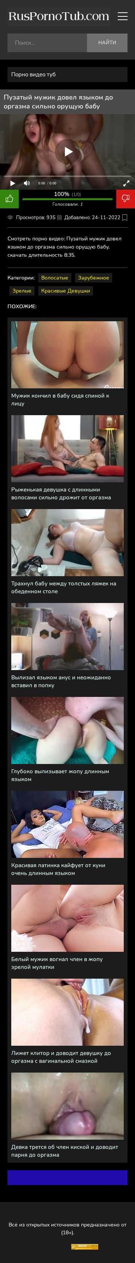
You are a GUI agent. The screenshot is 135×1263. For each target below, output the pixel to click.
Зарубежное (93, 277)
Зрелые (22, 290)
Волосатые (54, 277)
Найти (107, 43)
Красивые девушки (65, 290)
